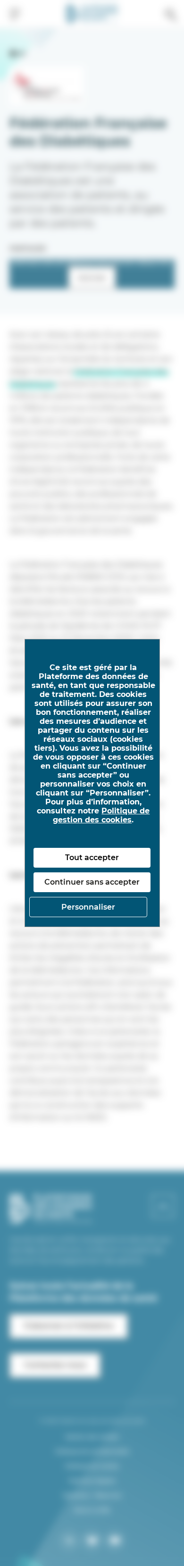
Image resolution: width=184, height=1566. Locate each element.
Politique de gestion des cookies (101, 815)
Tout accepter (92, 857)
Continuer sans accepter (92, 882)
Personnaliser (88, 907)
